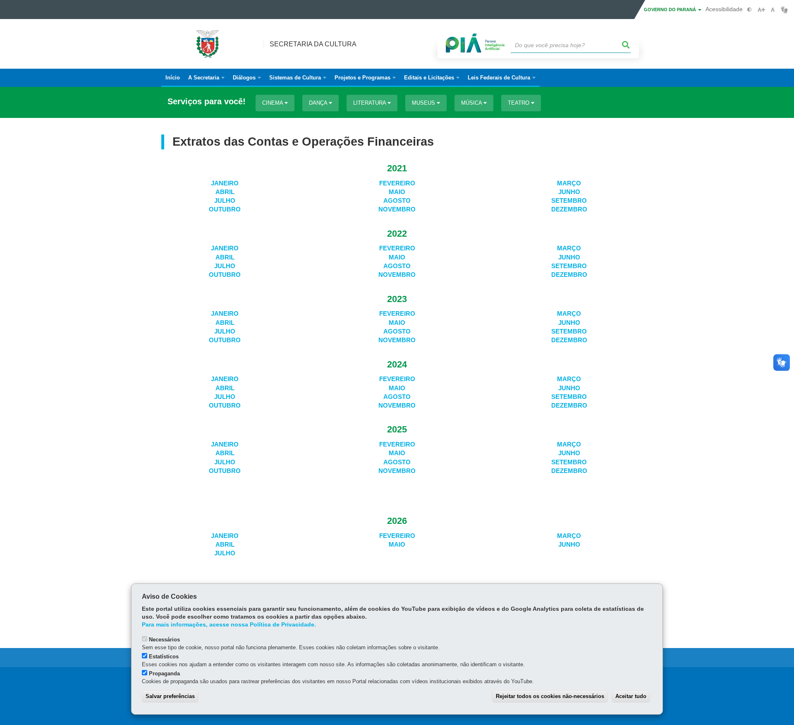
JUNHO (569, 192)
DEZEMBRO (569, 209)
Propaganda (164, 673)
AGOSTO (397, 200)
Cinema (273, 103)
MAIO (397, 192)
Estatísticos (164, 656)
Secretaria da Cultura (313, 44)
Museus (424, 103)
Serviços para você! (206, 101)
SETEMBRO (569, 200)
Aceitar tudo (630, 696)
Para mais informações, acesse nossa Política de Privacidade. (229, 625)
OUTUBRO (225, 209)
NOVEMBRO (397, 209)
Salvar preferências (170, 696)
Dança (319, 103)
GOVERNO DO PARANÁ (670, 9)
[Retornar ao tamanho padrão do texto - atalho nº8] (772, 9)
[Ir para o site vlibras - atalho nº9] (784, 9)
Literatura (370, 103)
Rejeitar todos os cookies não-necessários (550, 696)
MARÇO (569, 183)
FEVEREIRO (397, 183)
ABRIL (224, 192)
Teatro (519, 103)
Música (472, 103)
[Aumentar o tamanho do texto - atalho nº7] (761, 9)
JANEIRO (225, 183)
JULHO (224, 200)
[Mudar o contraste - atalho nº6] (749, 9)
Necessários (164, 639)
